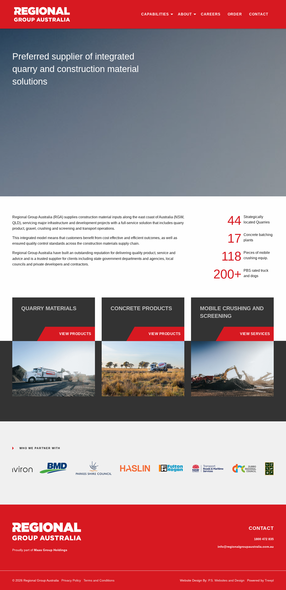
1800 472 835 (264, 539)
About (185, 14)
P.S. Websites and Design (226, 580)
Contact (258, 14)
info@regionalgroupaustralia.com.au (246, 546)
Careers (211, 14)
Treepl (269, 580)
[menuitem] (156, 14)
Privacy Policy (71, 580)
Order (235, 14)
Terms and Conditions (99, 580)
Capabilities (155, 14)
